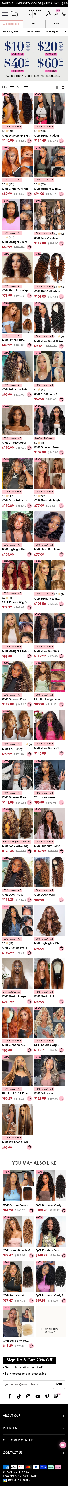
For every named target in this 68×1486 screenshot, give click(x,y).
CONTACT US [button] (13, 1453)
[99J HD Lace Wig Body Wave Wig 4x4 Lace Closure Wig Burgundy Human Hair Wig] (17, 602)
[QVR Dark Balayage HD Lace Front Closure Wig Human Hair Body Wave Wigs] (17, 500)
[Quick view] (29, 141)
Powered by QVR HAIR (20, 1476)
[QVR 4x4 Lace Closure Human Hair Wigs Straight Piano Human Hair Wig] (17, 1119)
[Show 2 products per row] (63, 87)
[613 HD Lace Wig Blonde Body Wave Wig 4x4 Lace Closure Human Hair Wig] (49, 1046)
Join (59, 1384)
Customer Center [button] (18, 1440)
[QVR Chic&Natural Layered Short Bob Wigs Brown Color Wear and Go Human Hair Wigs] (17, 444)
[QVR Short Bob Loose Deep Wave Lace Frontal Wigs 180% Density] (49, 526)
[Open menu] (7, 14)
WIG (34, 24)
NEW (57, 24)
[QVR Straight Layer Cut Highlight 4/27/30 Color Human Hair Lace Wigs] (17, 973)
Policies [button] (10, 1428)
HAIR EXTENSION (11, 24)
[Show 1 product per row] (57, 87)
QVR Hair (14, 1472)
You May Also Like (34, 1163)
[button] (32, 32)
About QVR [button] (11, 1416)
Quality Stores (19, 1480)
